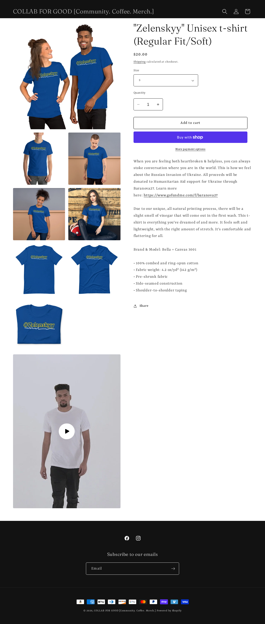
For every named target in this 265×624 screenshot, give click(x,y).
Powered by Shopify (169, 610)
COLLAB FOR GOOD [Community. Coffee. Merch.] (125, 610)
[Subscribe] (173, 568)
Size (136, 70)
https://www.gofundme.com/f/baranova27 (181, 195)
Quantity (140, 92)
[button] (224, 11)
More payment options (190, 149)
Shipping (140, 61)
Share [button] (144, 306)
